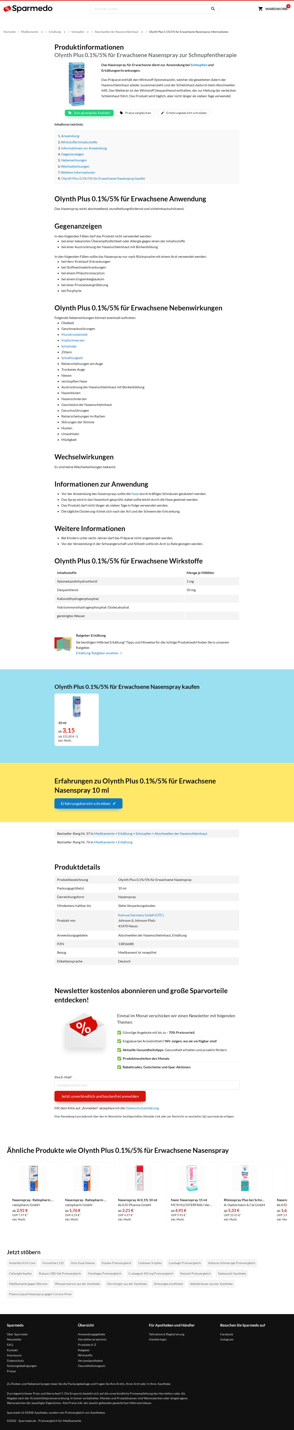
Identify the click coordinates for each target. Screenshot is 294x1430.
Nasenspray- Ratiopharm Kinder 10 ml (86, 1200)
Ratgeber (84, 1350)
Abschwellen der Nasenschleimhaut (181, 833)
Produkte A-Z (87, 1345)
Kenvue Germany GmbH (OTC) (141, 915)
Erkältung (125, 842)
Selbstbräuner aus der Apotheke (211, 1284)
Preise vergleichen (138, 113)
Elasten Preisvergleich (116, 1263)
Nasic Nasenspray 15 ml (189, 1200)
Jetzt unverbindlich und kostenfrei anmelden (100, 1096)
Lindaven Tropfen (150, 1263)
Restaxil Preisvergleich (195, 1273)
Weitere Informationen (78, 172)
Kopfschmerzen (73, 340)
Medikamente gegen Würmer (28, 1284)
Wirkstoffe (85, 1355)
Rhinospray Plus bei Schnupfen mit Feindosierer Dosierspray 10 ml (245, 1200)
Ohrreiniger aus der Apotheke (127, 1284)
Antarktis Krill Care (22, 1263)
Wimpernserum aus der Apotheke (77, 1284)
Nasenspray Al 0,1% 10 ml (137, 1200)
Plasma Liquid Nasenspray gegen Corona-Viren (40, 1294)
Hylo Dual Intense (83, 1263)
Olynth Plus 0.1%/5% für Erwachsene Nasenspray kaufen (103, 178)
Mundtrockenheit (74, 334)
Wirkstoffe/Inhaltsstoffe (79, 142)
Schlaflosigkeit (72, 358)
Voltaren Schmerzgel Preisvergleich (231, 1263)
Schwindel (68, 346)
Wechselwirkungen (75, 166)
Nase (135, 494)
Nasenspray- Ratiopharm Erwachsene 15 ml (33, 1200)
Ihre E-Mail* (63, 1077)
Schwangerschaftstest (168, 1284)
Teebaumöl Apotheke (232, 1273)
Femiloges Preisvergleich (104, 1273)
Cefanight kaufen (20, 1273)
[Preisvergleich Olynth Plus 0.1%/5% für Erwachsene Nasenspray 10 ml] (76, 706)
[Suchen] (212, 8)
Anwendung (70, 136)
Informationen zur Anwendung (84, 148)
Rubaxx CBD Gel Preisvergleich (60, 1273)
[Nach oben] (282, 1418)
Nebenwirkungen (74, 160)
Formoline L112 (53, 1263)
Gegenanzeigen (72, 154)
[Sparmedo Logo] (28, 9)
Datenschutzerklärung (142, 1108)
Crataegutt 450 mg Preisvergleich (150, 1273)
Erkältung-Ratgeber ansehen (97, 653)
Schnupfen (199, 65)
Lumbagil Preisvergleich (185, 1263)
